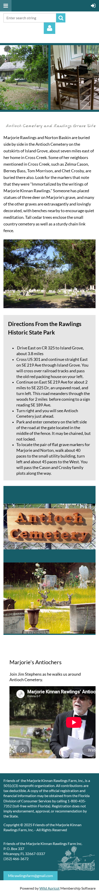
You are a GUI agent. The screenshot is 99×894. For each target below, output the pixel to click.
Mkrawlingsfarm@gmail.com (30, 875)
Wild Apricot (49, 888)
